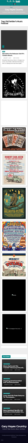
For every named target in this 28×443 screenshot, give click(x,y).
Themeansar (13, 436)
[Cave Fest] (14, 236)
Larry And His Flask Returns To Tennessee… (13, 396)
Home (2, 440)
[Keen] (14, 169)
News (4, 51)
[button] (21, 16)
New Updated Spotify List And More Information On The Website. (13, 412)
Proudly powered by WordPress (8, 435)
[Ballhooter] (14, 203)
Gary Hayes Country (14, 9)
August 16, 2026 (8, 414)
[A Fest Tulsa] (14, 265)
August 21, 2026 (8, 399)
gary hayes (16, 57)
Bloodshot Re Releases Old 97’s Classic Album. (13, 54)
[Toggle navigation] (26, 17)
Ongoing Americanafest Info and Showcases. (12, 381)
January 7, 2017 (7, 57)
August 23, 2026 (8, 369)
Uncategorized (7, 378)
